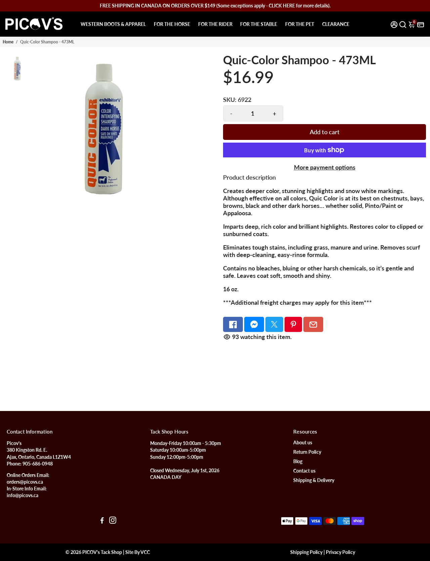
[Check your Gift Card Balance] (421, 24)
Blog (297, 461)
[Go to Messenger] (254, 324)
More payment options (324, 167)
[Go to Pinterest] (293, 324)
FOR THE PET (299, 24)
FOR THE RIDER (215, 24)
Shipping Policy (306, 552)
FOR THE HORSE (172, 24)
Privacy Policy (340, 552)
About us (302, 442)
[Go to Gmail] (313, 324)
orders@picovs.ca (25, 482)
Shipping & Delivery (313, 480)
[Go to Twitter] (274, 324)
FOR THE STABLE (258, 24)
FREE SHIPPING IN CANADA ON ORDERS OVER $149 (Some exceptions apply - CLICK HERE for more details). (215, 5)
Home (8, 41)
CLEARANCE (335, 24)
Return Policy (307, 452)
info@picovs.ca (22, 495)
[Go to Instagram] (113, 521)
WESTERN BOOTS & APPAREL (113, 24)
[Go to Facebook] (233, 324)
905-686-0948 (38, 463)
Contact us (304, 471)
